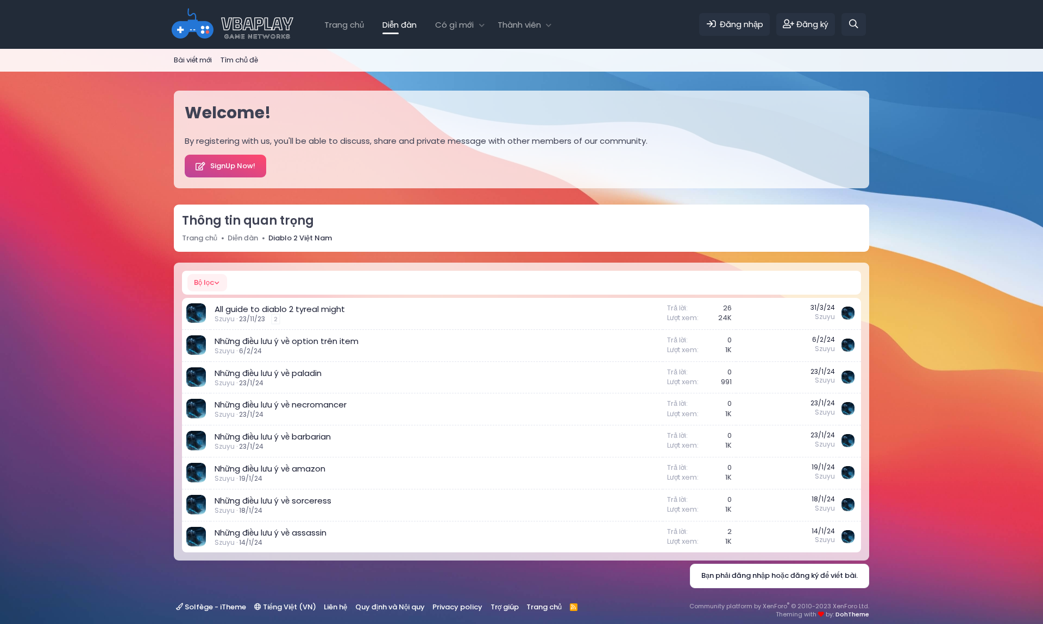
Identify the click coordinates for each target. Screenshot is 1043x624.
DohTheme (852, 614)
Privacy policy (457, 607)
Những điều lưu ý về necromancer (281, 404)
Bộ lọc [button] (204, 282)
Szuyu (225, 318)
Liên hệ (335, 607)
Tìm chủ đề (239, 60)
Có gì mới (454, 24)
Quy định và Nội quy (390, 607)
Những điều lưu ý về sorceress (273, 500)
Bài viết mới (193, 60)
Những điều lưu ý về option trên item (287, 341)
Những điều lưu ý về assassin (270, 532)
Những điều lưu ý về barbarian (273, 436)
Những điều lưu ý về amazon (270, 468)
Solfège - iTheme (214, 607)
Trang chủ (344, 24)
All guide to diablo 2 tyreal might (280, 309)
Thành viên (519, 24)
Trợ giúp (505, 607)
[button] (481, 24)
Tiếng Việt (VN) (288, 607)
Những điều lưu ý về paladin (268, 373)
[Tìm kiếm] (853, 24)
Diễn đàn (399, 24)
